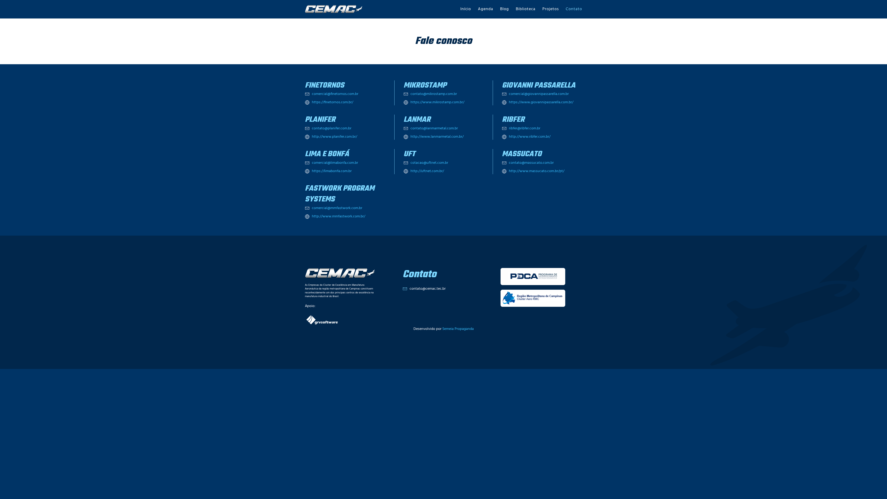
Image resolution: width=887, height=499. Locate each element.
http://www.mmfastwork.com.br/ (338, 216)
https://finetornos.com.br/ (332, 102)
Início (465, 9)
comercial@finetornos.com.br (335, 94)
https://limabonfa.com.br (332, 171)
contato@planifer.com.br (331, 128)
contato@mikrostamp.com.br (433, 94)
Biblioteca (525, 9)
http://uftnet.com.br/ (427, 171)
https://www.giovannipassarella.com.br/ (541, 102)
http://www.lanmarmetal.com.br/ (437, 137)
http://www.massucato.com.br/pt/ (536, 171)
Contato (574, 9)
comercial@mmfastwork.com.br (337, 208)
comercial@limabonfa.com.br (335, 163)
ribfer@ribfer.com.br (524, 128)
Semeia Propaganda (458, 329)
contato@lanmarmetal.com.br (434, 128)
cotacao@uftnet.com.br (429, 163)
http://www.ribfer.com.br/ (529, 137)
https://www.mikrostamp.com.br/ (437, 102)
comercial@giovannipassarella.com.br (539, 94)
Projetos (550, 9)
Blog (504, 9)
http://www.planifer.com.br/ (334, 137)
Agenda (485, 9)
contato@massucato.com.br (531, 163)
